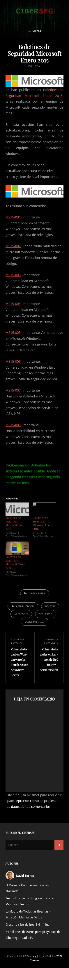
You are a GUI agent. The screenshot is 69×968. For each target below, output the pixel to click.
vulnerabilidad (34, 621)
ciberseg (31, 956)
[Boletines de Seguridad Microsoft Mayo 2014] (17, 548)
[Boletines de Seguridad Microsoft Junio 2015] (17, 509)
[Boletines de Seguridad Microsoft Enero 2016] (44, 509)
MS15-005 (13, 332)
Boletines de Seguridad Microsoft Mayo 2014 (15, 562)
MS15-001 (13, 217)
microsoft (21, 614)
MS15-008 (13, 425)
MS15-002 (13, 246)
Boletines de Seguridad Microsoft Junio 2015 (15, 523)
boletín (50, 606)
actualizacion (25, 606)
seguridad (45, 614)
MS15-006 (13, 361)
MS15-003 (13, 275)
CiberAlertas (37, 593)
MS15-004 (13, 303)
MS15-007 (13, 390)
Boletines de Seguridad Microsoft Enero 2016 (42, 523)
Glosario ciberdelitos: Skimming (27, 925)
